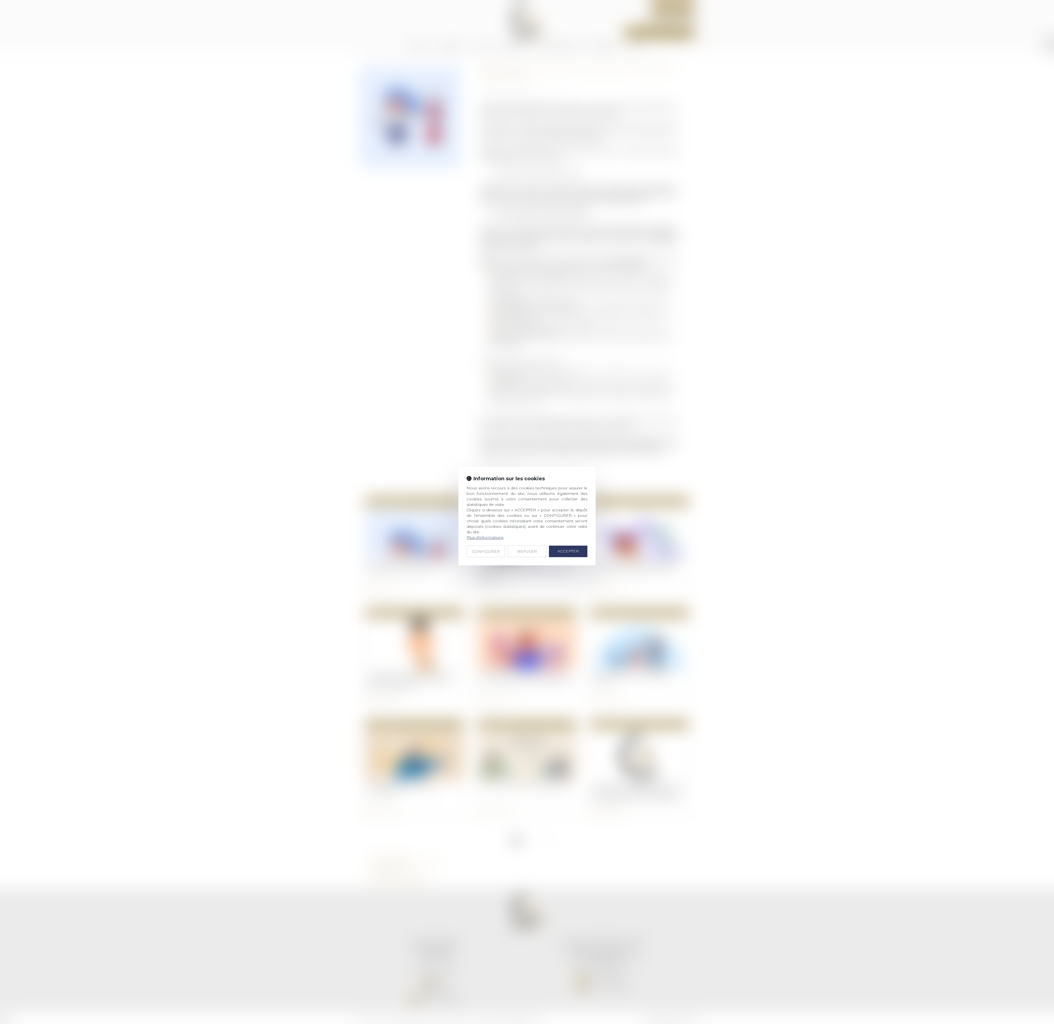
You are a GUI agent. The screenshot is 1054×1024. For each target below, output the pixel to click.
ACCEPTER (568, 551)
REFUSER (527, 551)
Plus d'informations (485, 537)
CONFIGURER (486, 551)
